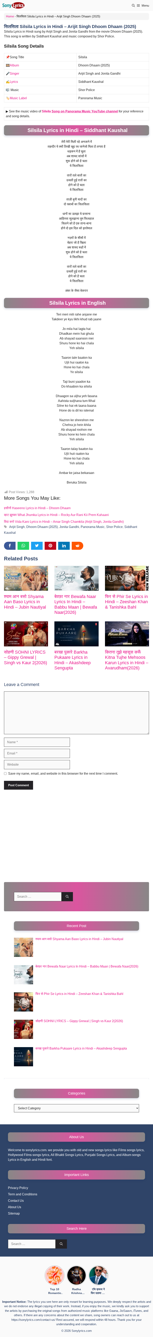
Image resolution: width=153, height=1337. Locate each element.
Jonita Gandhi (69, 527)
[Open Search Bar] (133, 5)
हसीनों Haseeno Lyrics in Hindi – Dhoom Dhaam (37, 508)
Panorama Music (93, 527)
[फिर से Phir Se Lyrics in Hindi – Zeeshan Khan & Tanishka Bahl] (127, 578)
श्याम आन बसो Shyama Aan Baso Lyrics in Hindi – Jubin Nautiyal (25, 602)
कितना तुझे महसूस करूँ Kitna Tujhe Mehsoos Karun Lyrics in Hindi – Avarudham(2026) (126, 660)
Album (14, 65)
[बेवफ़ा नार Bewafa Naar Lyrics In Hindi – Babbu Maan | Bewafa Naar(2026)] (76, 578)
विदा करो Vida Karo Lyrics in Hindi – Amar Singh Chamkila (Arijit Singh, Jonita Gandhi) (64, 521)
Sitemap (14, 1213)
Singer (14, 73)
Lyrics (14, 81)
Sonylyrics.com (82, 1330)
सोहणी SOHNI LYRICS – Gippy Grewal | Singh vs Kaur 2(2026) (25, 657)
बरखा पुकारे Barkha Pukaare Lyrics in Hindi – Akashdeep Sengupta (72, 660)
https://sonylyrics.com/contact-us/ (33, 1319)
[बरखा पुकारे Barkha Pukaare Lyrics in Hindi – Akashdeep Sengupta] (76, 633)
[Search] (67, 896)
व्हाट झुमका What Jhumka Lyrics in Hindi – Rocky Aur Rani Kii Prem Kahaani (56, 515)
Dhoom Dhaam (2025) (42, 527)
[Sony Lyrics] (13, 5)
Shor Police (114, 527)
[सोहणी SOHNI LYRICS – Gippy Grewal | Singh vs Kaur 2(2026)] (26, 633)
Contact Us (16, 1200)
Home (10, 16)
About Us (14, 1207)
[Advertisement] (76, 836)
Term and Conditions (22, 1194)
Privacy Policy (18, 1188)
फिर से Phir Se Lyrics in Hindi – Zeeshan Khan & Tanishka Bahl (126, 602)
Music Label (18, 98)
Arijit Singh (17, 527)
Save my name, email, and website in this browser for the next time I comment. (63, 773)
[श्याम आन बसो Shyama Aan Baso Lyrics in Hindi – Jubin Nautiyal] (26, 578)
